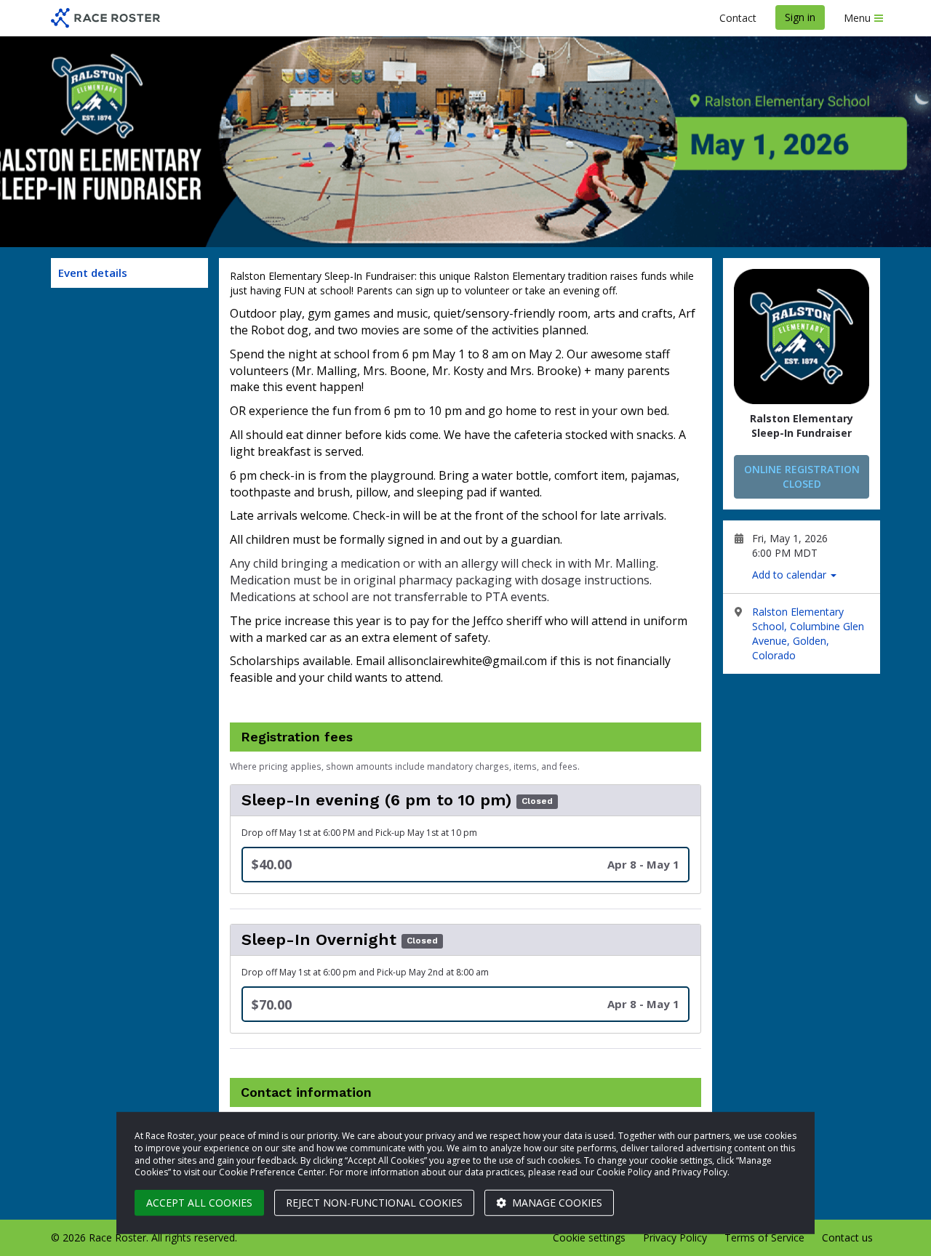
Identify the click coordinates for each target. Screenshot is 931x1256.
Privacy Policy (675, 1237)
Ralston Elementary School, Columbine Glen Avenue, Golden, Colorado (808, 633)
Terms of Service (764, 1237)
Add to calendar (790, 574)
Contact (737, 18)
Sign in (800, 17)
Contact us (847, 1237)
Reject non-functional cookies (374, 1202)
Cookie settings (589, 1237)
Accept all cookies (199, 1202)
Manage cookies (555, 1202)
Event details (92, 272)
